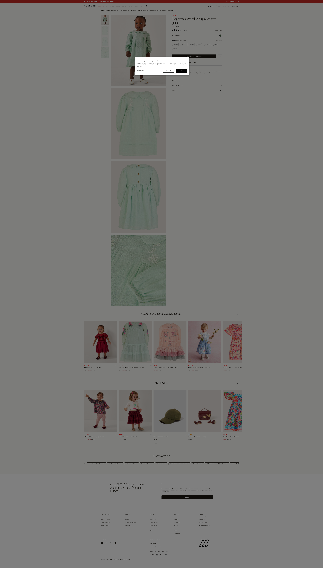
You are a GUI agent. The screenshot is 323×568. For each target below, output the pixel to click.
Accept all (181, 70)
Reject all (168, 70)
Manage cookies (140, 70)
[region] (162, 66)
